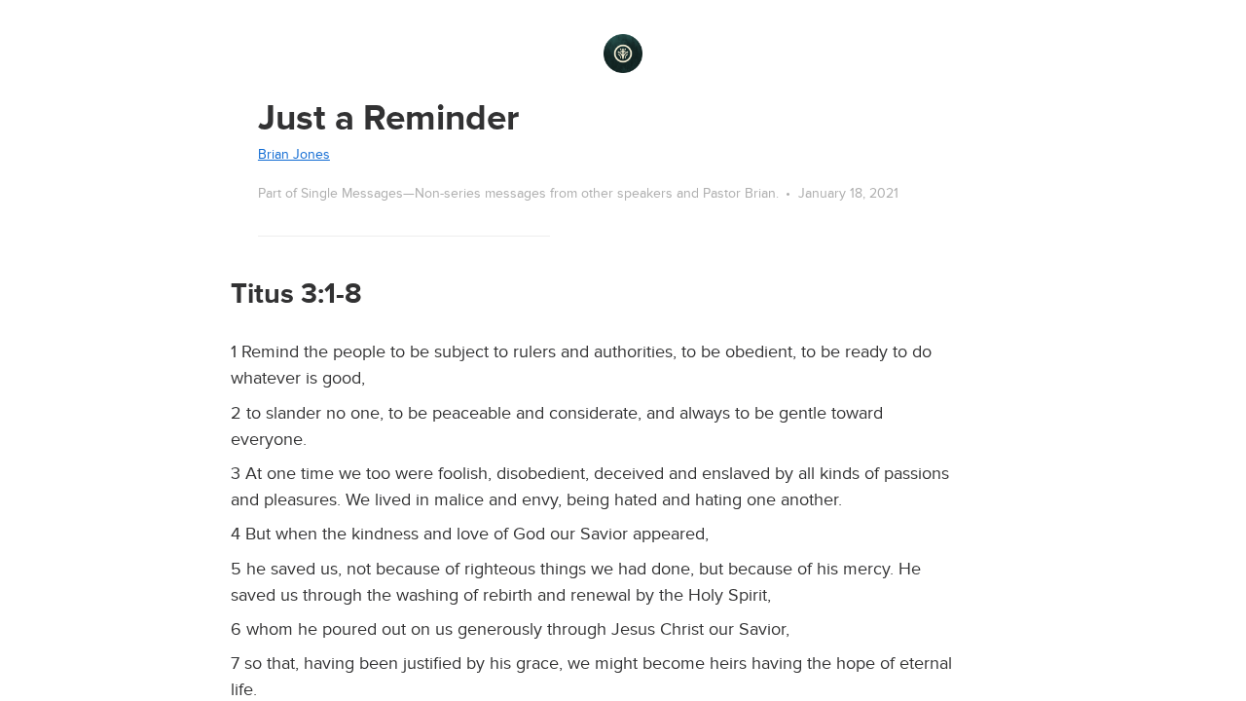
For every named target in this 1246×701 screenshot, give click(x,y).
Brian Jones (294, 154)
